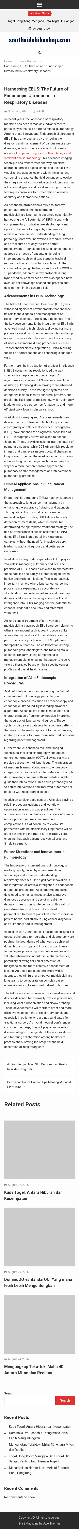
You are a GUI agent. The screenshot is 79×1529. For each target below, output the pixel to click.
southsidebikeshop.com (39, 39)
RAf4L (40, 111)
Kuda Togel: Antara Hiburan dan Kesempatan (40, 1427)
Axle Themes (52, 1523)
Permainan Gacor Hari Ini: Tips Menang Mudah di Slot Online (39, 1084)
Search (9, 1393)
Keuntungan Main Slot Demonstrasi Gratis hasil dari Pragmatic (37, 1066)
